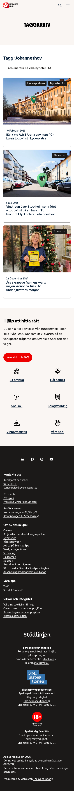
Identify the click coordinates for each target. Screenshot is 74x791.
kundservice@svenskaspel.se (20, 487)
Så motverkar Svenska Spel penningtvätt (26, 568)
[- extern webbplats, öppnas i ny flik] (22, 459)
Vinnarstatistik (17, 432)
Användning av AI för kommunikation (24, 572)
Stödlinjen (48, 659)
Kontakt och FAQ (18, 357)
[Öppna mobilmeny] (68, 5)
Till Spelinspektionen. (36, 701)
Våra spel (57, 432)
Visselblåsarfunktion (15, 616)
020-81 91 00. (41, 663)
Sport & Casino (11, 590)
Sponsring (9, 553)
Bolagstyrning (58, 406)
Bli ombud (17, 380)
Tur (5, 586)
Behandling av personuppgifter (21, 612)
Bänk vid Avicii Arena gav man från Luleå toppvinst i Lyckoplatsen (30, 136)
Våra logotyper (12, 541)
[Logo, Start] (10, 5)
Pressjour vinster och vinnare (20, 501)
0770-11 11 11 (10, 483)
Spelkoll (16, 406)
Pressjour (8, 498)
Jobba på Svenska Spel (16, 545)
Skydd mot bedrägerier (17, 564)
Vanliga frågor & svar (15, 549)
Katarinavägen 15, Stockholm (19, 516)
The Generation (42, 779)
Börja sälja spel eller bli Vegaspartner (24, 534)
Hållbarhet (57, 380)
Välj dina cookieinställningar (19, 604)
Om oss (7, 530)
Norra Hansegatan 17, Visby (19, 512)
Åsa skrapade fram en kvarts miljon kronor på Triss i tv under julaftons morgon (26, 286)
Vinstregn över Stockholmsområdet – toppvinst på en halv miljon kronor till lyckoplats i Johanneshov (31, 210)
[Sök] (60, 5)
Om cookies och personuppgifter (22, 608)
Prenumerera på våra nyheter (26, 68)
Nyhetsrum (9, 538)
